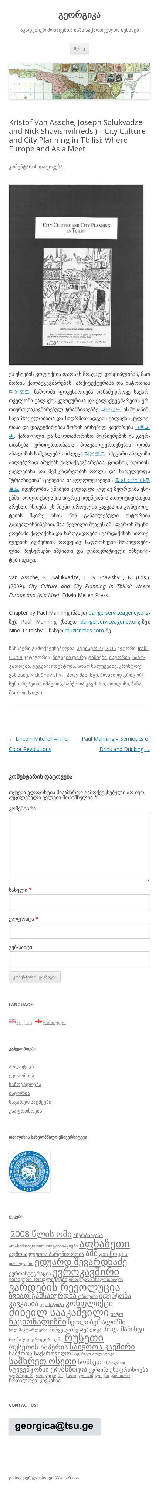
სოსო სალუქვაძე (97, 666)
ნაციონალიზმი (37, 1321)
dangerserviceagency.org (117, 612)
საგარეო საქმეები (30, 1102)
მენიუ (79, 48)
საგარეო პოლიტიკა (93, 1353)
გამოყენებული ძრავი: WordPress (44, 1477)
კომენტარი (22, 808)
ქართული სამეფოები (86, 1375)
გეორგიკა (79, 14)
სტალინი (115, 1362)
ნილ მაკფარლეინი (28, 1330)
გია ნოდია (113, 1253)
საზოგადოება (25, 1084)
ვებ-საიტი (20, 946)
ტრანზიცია (68, 1369)
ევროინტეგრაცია (30, 1273)
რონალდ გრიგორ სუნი (36, 1339)
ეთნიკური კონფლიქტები (38, 1279)
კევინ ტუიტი (52, 1304)
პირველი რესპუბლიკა (75, 1329)
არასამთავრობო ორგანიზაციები (43, 1246)
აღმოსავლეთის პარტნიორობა (46, 1253)
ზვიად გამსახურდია (43, 1295)
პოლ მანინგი (82, 674)
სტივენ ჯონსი (29, 1369)
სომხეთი (91, 1361)
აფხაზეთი (104, 1243)
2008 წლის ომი (41, 1234)
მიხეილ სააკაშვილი (59, 1312)
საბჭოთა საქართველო (40, 1353)
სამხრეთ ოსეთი (42, 1361)
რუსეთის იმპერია (41, 683)
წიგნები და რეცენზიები (80, 657)
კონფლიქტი (89, 1303)
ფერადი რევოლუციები (36, 1375)
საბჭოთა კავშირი (84, 683)
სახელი (20, 889)
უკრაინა (98, 1369)
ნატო (117, 1313)
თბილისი (118, 683)
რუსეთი (84, 1337)
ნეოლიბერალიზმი (96, 1321)
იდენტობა (63, 666)
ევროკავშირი (86, 1271)
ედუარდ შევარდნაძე (81, 1261)
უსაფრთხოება (25, 1110)
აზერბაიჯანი (88, 1235)
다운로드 (19, 391)
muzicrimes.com (83, 630)
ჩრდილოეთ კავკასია (35, 1380)
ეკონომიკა (21, 1075)
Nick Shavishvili (47, 674)
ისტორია (119, 657)
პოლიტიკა (21, 1066)
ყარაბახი (120, 1375)
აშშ (91, 1252)
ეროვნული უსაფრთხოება (96, 1279)
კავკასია (23, 1303)
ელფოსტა (23, 918)
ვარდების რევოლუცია (64, 1287)
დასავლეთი (21, 1263)
